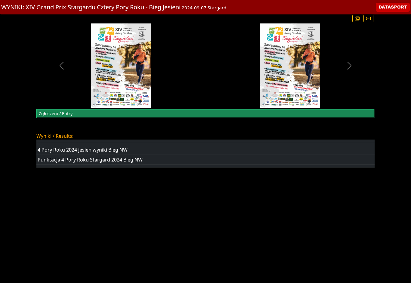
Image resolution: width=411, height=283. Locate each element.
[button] (61, 65)
